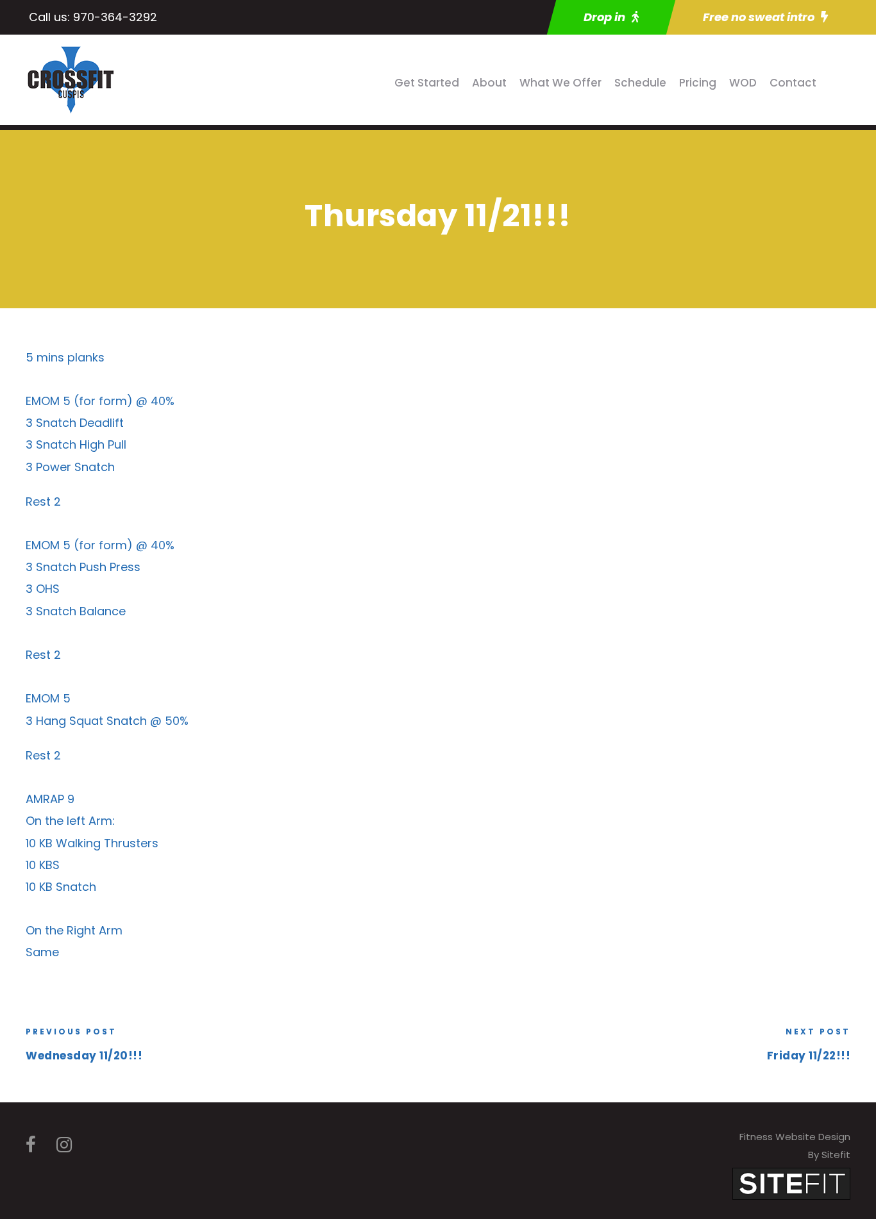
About (489, 82)
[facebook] (31, 1145)
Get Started (426, 82)
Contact (793, 82)
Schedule (640, 82)
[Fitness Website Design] (791, 1183)
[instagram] (64, 1145)
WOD (743, 82)
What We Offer (560, 82)
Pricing (697, 82)
